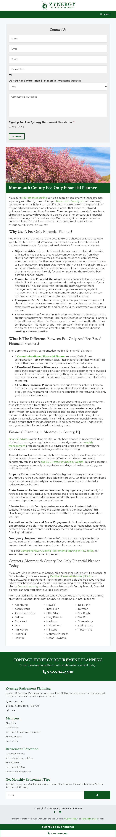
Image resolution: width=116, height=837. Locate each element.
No (22, 126)
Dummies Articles (15, 753)
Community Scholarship (18, 771)
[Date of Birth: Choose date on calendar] (10, 74)
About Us (11, 723)
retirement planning (34, 197)
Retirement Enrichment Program (23, 732)
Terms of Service (90, 818)
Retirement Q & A (15, 767)
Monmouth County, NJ (70, 201)
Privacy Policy (70, 818)
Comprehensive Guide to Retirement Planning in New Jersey (57, 550)
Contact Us (12, 741)
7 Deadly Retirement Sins (19, 758)
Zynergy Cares (13, 736)
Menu (107, 14)
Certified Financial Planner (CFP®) (70, 576)
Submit (16, 136)
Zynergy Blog (13, 762)
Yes (14, 126)
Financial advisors (19, 439)
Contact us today (28, 586)
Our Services (12, 727)
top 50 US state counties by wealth (62, 461)
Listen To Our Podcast (58, 827)
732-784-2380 (59, 833)
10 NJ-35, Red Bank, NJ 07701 (24, 706)
